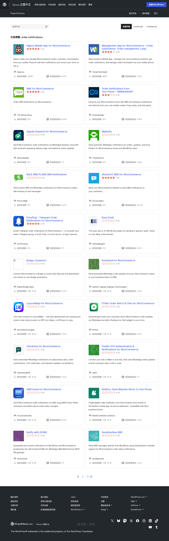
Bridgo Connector (36, 260)
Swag (104, 509)
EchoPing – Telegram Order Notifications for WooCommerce (45, 219)
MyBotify (107, 131)
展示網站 (44, 497)
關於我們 (14, 497)
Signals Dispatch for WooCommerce (47, 131)
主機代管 (14, 505)
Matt (134, 501)
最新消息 (14, 501)
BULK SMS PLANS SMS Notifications (47, 174)
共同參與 (104, 497)
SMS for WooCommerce (40, 88)
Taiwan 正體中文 (42, 524)
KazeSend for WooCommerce (118, 260)
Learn (73, 497)
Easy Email (108, 217)
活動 (103, 501)
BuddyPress (137, 509)
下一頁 (89, 476)
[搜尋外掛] (46, 26)
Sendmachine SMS (112, 432)
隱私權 (13, 509)
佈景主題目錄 (46, 501)
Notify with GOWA (37, 432)
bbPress (135, 505)
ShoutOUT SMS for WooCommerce (121, 174)
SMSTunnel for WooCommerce (44, 389)
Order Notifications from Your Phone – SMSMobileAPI (117, 90)
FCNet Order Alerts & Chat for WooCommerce (128, 303)
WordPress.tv (78, 509)
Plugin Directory (18, 13)
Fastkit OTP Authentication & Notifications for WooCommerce (120, 348)
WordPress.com (139, 497)
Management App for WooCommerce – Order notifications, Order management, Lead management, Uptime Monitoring (127, 47)
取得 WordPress (156, 4)
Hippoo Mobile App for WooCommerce (48, 45)
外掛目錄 (44, 505)
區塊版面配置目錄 (48, 509)
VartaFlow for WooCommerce (43, 346)
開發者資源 (75, 505)
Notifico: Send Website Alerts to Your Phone (127, 389)
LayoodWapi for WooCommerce (45, 303)
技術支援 (74, 501)
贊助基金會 (106, 505)
